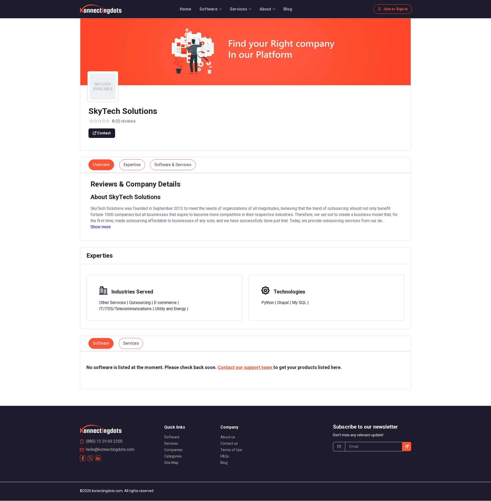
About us (227, 437)
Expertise (132, 164)
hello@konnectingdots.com (110, 449)
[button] (210, 9)
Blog (224, 463)
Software (172, 437)
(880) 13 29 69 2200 (104, 441)
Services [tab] (131, 343)
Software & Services (172, 164)
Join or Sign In (395, 9)
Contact (103, 133)
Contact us (229, 443)
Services (171, 443)
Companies (173, 450)
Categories (173, 456)
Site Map (171, 463)
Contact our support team (245, 367)
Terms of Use (231, 450)
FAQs (224, 456)
